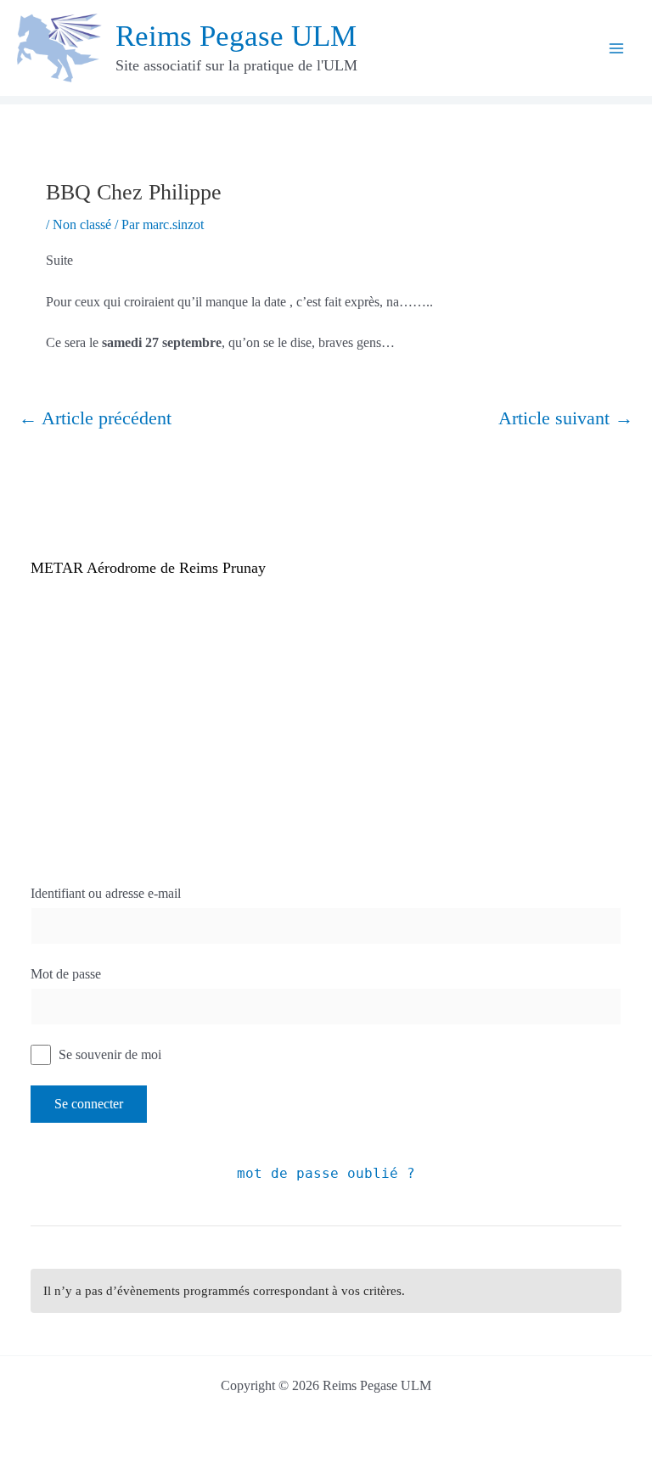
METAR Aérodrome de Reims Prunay (148, 567)
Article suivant (565, 418)
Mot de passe (66, 974)
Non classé (82, 224)
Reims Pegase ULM (236, 36)
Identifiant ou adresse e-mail (106, 893)
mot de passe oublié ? (326, 1173)
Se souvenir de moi (108, 1054)
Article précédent (95, 418)
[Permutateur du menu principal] (616, 48)
